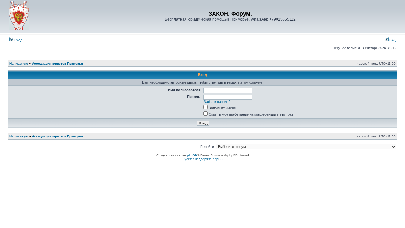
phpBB (192, 155)
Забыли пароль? (217, 102)
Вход (17, 40)
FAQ (392, 40)
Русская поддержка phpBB (203, 159)
